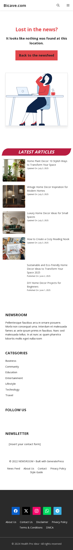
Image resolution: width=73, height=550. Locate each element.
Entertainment (14, 378)
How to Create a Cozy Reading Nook (48, 239)
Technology (12, 389)
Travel (9, 395)
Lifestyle (10, 383)
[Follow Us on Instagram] (22, 418)
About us (29, 468)
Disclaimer (42, 522)
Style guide (36, 472)
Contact (42, 468)
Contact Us (26, 522)
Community (12, 366)
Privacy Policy (59, 522)
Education (11, 372)
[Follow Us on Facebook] (8, 418)
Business (10, 360)
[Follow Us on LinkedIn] (29, 418)
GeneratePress (55, 461)
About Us (11, 522)
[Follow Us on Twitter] (15, 418)
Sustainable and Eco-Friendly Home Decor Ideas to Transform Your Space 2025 (47, 268)
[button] (58, 5)
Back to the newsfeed (36, 55)
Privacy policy (58, 468)
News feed (13, 468)
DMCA (50, 527)
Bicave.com (15, 5)
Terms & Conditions (31, 527)
